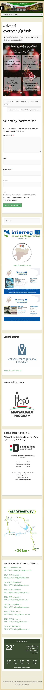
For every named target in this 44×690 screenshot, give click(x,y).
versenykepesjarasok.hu (13, 370)
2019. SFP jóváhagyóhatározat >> (16, 585)
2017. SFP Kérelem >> (12, 568)
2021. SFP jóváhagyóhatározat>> (16, 600)
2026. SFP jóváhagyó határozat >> (17, 629)
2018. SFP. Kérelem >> (12, 575)
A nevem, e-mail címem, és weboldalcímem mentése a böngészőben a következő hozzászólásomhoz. (19, 197)
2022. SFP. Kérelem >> (12, 604)
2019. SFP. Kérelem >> (12, 582)
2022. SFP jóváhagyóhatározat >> (16, 607)
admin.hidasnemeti (12, 37)
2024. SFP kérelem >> (12, 612)
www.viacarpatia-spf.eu (22, 265)
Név (5, 158)
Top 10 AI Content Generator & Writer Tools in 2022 (21, 102)
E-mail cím (7, 170)
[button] (2, 8)
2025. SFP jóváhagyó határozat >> (17, 622)
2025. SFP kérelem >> (12, 619)
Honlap (5, 181)
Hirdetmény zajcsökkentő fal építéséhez (24, 110)
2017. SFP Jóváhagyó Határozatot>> (17, 570)
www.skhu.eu (22, 239)
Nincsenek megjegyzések (14, 40)
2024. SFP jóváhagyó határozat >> (17, 614)
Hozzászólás (8, 135)
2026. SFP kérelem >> (12, 626)
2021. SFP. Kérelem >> (12, 590)
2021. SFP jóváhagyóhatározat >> (16, 592)
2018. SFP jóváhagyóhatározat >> (16, 578)
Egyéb (36, 37)
